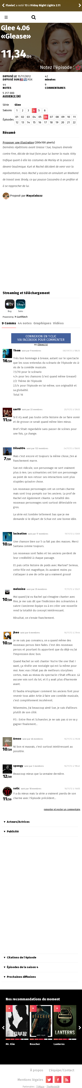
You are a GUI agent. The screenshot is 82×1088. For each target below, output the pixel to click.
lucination (20, 533)
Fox (30, 79)
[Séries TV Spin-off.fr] (21, 17)
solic (16, 788)
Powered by (8, 317)
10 (68, 117)
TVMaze (40, 1086)
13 (22, 122)
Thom (16, 350)
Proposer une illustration (18, 142)
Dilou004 (19, 448)
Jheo (16, 632)
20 (62, 122)
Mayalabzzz (34, 195)
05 (40, 117)
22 (74, 122)
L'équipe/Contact (61, 1070)
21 (68, 122)
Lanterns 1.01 (48, 5)
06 (45, 117)
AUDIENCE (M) (12, 96)
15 (34, 122)
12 (17, 122)
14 (28, 122)
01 (16, 117)
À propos (36, 1070)
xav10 (17, 409)
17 (45, 122)
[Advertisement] (41, 244)
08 (57, 117)
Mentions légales (30, 1080)
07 (51, 117)
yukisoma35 (16, 5)
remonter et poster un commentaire (62, 809)
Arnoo (17, 738)
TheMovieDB (53, 1086)
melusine (19, 589)
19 (56, 122)
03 (28, 117)
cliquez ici (42, 344)
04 (34, 117)
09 (62, 117)
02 (22, 117)
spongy (18, 766)
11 (74, 117)
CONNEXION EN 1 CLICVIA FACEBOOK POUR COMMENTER (40, 338)
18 (51, 122)
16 (39, 122)
